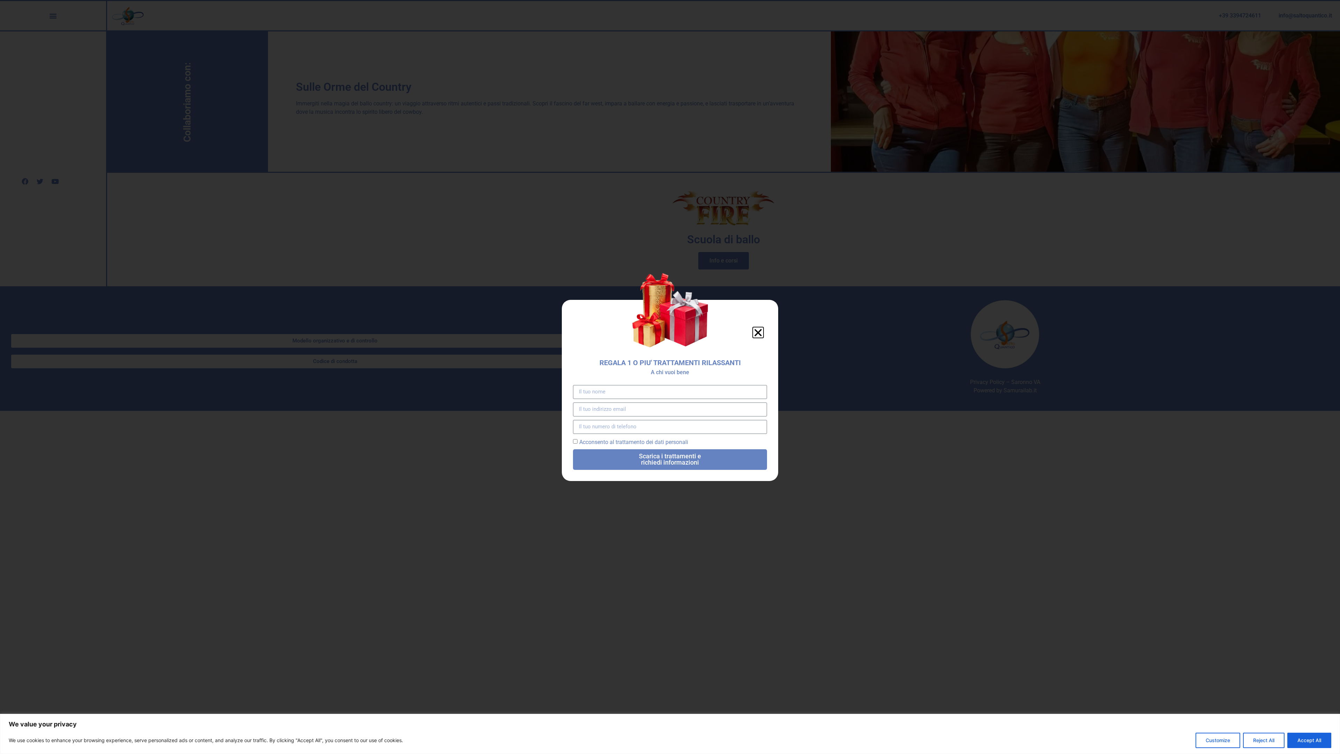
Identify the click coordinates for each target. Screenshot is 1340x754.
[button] (758, 332)
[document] (670, 377)
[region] (670, 734)
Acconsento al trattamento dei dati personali (633, 441)
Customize (1218, 740)
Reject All (1263, 740)
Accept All (1309, 740)
